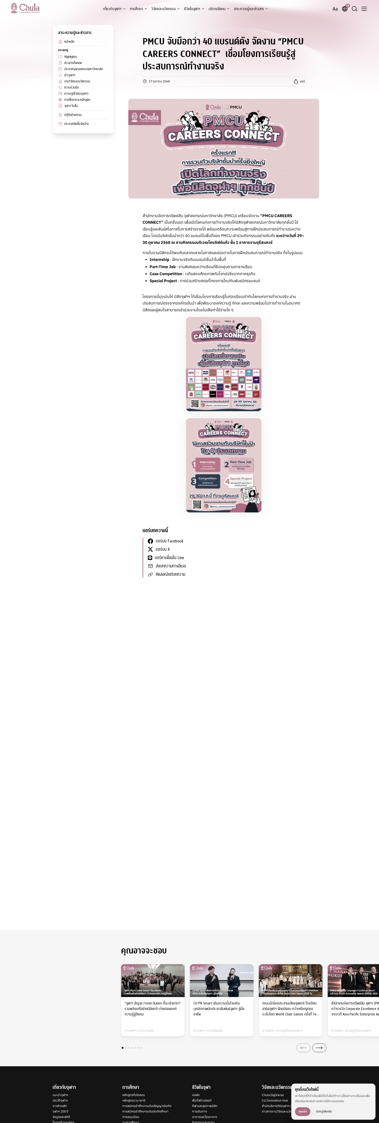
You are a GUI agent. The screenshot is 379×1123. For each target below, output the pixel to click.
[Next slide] (319, 1047)
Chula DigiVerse (273, 1095)
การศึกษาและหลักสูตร (77, 100)
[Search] (354, 8)
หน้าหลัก (69, 42)
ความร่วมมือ (71, 87)
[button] (122, 1048)
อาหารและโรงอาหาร (204, 1117)
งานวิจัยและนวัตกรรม (77, 81)
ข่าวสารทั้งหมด (73, 63)
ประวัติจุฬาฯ (60, 1100)
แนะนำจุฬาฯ (60, 1095)
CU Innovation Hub (275, 1100)
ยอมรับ (303, 1111)
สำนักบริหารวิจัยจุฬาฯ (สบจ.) (280, 1106)
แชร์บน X (163, 549)
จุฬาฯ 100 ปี (60, 1111)
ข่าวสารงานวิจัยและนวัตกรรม (280, 1111)
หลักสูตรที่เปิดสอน (133, 1095)
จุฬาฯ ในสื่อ (71, 106)
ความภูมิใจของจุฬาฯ (76, 94)
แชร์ (302, 81)
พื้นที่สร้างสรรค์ (202, 1100)
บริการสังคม (217, 9)
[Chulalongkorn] (25, 8)
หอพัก (196, 1095)
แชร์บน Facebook (169, 541)
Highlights (70, 57)
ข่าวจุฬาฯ (69, 75)
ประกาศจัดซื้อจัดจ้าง (76, 124)
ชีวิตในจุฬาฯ (192, 9)
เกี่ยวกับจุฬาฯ (112, 9)
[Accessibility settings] (335, 8)
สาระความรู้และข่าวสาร (249, 9)
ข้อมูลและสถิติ (61, 1117)
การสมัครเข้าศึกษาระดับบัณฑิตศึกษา (145, 1111)
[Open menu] (364, 8)
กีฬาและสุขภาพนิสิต (204, 1106)
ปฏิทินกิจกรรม (73, 115)
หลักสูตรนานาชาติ (133, 1100)
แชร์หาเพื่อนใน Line (169, 557)
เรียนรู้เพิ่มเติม (324, 1111)
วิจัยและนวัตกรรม (163, 9)
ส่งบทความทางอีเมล (171, 566)
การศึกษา (136, 9)
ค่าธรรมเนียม (130, 1117)
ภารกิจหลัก (60, 1106)
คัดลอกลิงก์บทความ (170, 574)
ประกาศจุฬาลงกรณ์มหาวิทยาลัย (83, 69)
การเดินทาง (199, 1111)
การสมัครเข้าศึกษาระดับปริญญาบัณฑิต (147, 1106)
